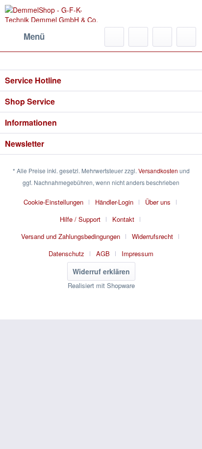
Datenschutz (66, 253)
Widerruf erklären (101, 271)
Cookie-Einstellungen (53, 202)
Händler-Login (114, 202)
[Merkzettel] (138, 37)
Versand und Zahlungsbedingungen (70, 236)
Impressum (137, 253)
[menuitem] (25, 37)
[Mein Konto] (162, 37)
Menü (34, 36)
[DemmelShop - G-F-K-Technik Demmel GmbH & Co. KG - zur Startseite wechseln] (53, 13)
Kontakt (123, 219)
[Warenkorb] (186, 37)
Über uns (158, 202)
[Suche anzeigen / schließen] (114, 37)
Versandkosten (158, 170)
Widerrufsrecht (152, 236)
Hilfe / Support (80, 219)
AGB (103, 253)
